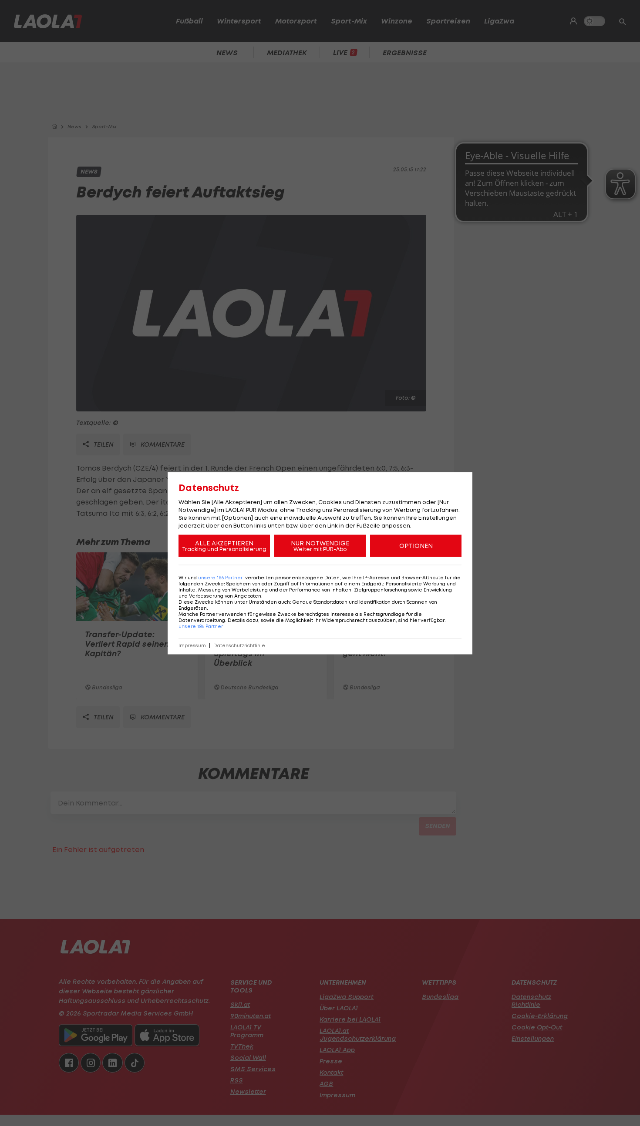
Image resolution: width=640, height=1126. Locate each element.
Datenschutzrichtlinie (239, 645)
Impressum (192, 645)
